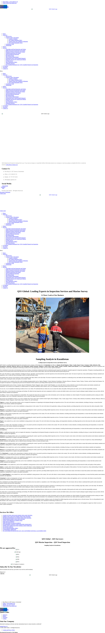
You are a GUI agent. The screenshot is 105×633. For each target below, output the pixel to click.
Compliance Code (10, 44)
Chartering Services (10, 63)
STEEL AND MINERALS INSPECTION (12, 520)
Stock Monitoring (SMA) (11, 62)
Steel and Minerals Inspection (12, 54)
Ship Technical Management (12, 57)
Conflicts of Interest (13, 39)
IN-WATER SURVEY (8, 527)
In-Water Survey (9, 60)
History (4, 46)
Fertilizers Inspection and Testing (13, 53)
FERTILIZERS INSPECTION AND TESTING (14, 519)
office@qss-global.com (12, 165)
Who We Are (9, 36)
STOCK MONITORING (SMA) (10, 528)
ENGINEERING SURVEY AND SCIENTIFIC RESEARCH (17, 524)
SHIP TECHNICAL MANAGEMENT (12, 523)
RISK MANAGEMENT (8, 521)
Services (5, 48)
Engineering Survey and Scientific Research (16, 58)
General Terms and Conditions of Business (18, 41)
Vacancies (5, 67)
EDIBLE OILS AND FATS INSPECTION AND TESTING (17, 516)
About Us (5, 35)
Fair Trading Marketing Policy (15, 40)
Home (4, 33)
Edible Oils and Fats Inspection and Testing (15, 50)
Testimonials (8, 45)
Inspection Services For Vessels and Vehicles (16, 59)
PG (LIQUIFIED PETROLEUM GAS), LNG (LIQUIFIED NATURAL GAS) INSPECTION (24, 530)
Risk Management (10, 55)
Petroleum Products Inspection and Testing (15, 51)
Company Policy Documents (12, 37)
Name (1, 572)
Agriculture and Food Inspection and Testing (16, 49)
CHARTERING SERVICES (9, 529)
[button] (52, 71)
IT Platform (5, 66)
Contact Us (5, 68)
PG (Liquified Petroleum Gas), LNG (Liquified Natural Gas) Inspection (22, 64)
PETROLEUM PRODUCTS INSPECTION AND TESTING (17, 518)
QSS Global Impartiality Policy (16, 42)
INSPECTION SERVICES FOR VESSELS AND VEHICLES (17, 525)
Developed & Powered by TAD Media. (9, 632)
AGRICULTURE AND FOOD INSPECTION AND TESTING (17, 515)
